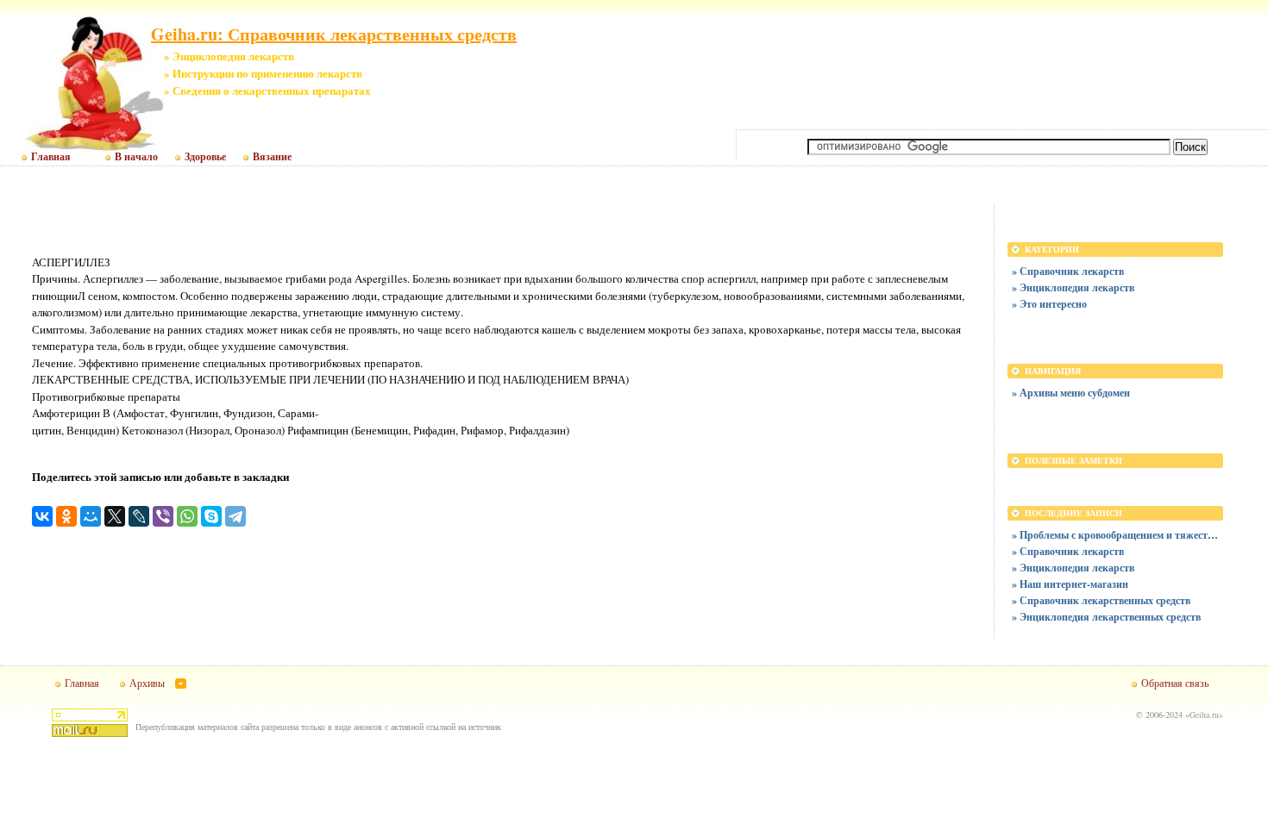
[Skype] (211, 516)
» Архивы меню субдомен (1071, 392)
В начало (136, 157)
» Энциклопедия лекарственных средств (1106, 616)
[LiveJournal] (139, 516)
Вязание (272, 157)
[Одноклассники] (66, 516)
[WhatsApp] (187, 516)
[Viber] (163, 516)
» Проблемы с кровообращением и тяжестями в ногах (1115, 534)
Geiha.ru (1204, 715)
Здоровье (205, 157)
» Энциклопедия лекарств (1073, 287)
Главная (51, 157)
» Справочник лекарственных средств (1101, 600)
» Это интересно (1049, 304)
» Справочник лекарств (1068, 271)
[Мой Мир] (90, 516)
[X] (114, 516)
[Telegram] (235, 516)
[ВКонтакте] (42, 516)
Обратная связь (1174, 683)
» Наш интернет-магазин (1070, 584)
